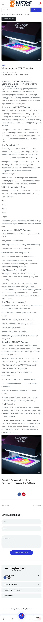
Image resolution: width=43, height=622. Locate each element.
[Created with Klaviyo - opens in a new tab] (21, 323)
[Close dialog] (41, 299)
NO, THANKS (32, 317)
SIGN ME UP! (32, 313)
